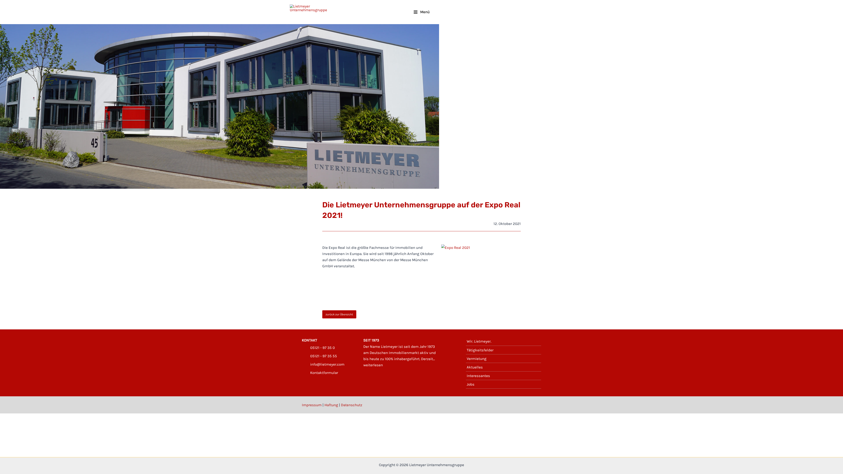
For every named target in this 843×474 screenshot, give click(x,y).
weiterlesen (373, 365)
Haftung (331, 405)
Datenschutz (351, 405)
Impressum (312, 405)
